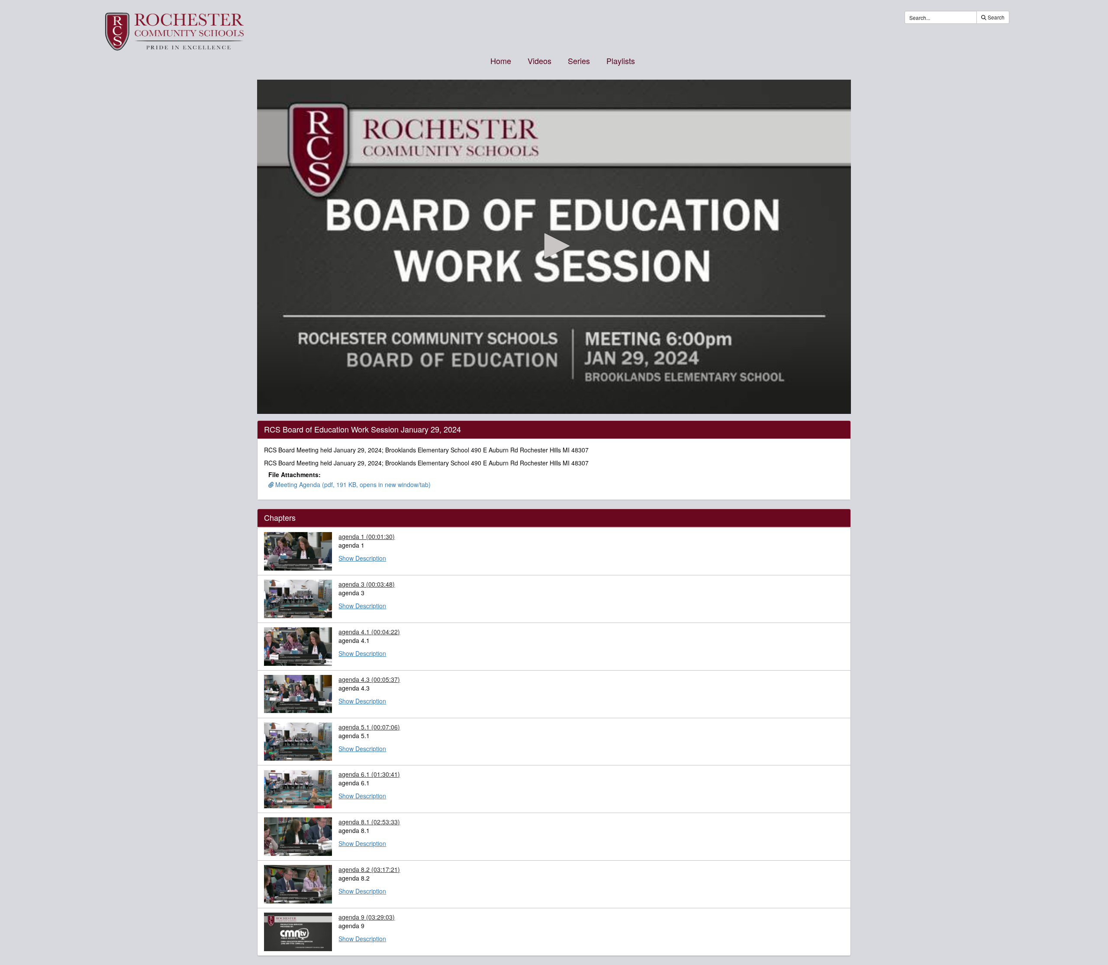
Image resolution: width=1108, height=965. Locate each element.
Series (579, 60)
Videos (539, 60)
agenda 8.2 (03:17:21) (369, 869)
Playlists (620, 60)
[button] (554, 246)
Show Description (362, 558)
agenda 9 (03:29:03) (366, 917)
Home (500, 60)
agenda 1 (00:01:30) (366, 536)
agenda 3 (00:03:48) (366, 584)
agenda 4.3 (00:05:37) (369, 679)
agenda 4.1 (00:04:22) (369, 631)
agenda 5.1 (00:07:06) (369, 727)
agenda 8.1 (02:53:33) (369, 821)
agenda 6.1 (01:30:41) (369, 774)
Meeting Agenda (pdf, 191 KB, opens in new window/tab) (352, 484)
